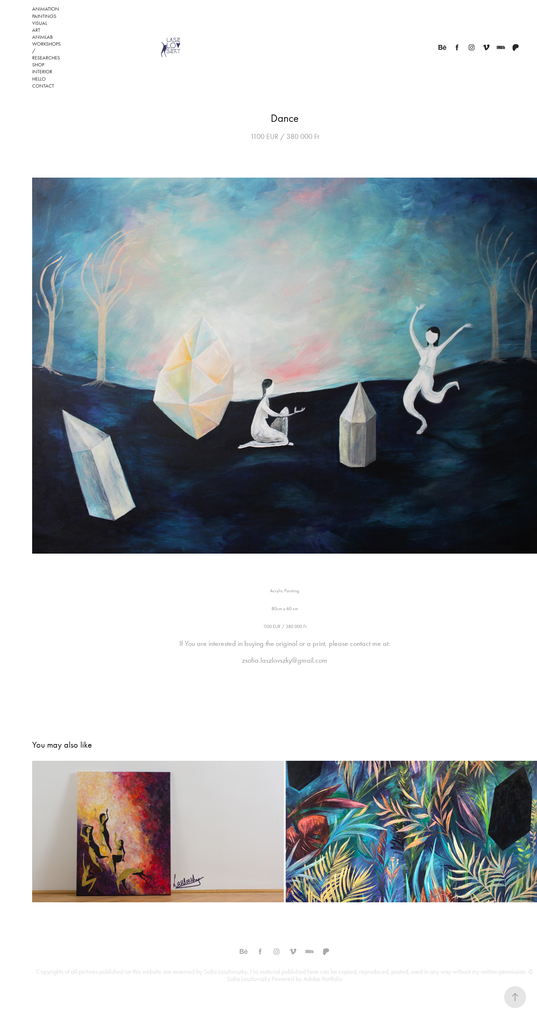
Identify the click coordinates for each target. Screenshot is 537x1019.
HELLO (39, 79)
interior (42, 72)
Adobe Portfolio (322, 979)
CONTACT (43, 86)
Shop (38, 65)
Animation (45, 9)
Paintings (44, 16)
